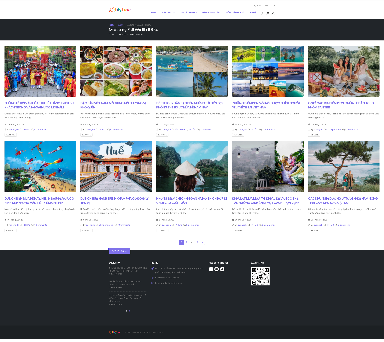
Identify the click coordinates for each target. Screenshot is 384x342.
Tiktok (222, 269)
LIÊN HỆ (252, 12)
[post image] (40, 71)
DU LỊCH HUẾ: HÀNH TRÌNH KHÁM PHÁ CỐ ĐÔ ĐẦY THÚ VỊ (114, 200)
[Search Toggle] (274, 6)
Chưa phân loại (333, 129)
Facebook (211, 269)
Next (202, 242)
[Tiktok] (273, 13)
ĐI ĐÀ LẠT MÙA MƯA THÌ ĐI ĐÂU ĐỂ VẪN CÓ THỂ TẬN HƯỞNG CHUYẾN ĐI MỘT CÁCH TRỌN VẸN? (265, 200)
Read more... (10, 135)
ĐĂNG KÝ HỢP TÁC (211, 12)
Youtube (216, 269)
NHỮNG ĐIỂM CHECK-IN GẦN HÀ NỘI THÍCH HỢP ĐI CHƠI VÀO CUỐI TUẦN (191, 200)
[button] (127, 311)
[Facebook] (263, 13)
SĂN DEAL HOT (169, 12)
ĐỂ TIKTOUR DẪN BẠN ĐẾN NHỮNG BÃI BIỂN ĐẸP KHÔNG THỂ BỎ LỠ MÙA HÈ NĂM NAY (189, 105)
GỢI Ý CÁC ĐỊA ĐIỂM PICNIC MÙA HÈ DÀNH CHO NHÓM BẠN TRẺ (341, 105)
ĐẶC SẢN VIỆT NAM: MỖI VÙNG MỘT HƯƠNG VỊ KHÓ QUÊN (113, 105)
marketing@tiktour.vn (171, 283)
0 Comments (40, 129)
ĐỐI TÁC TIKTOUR (189, 12)
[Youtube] (268, 13)
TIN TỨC (153, 12)
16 (197, 242)
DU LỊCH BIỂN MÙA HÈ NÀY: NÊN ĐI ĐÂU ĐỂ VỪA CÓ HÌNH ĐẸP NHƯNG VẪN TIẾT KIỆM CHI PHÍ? (39, 200)
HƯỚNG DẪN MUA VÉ (234, 12)
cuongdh (14, 129)
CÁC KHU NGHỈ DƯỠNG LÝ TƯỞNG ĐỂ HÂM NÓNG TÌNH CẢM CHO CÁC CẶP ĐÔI (343, 200)
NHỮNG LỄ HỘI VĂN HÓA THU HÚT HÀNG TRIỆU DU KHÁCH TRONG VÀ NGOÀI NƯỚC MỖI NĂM (39, 105)
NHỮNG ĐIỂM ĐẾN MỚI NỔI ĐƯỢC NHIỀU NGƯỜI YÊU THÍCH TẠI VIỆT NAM (266, 105)
